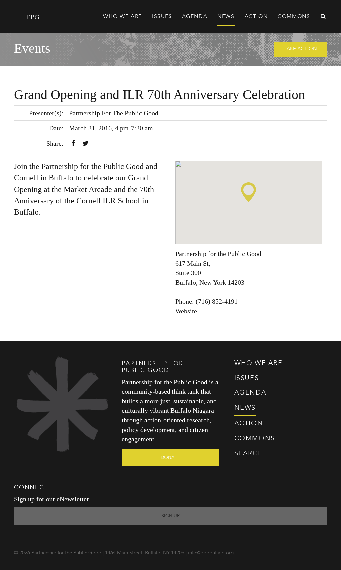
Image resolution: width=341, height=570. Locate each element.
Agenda (195, 16)
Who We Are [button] (122, 16)
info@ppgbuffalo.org (211, 553)
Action (248, 423)
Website (186, 311)
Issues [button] (162, 16)
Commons (254, 438)
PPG (32, 18)
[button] (248, 192)
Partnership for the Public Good (218, 253)
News (225, 16)
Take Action (300, 49)
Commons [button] (294, 16)
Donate (170, 457)
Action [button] (256, 16)
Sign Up (170, 516)
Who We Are (258, 363)
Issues (246, 378)
